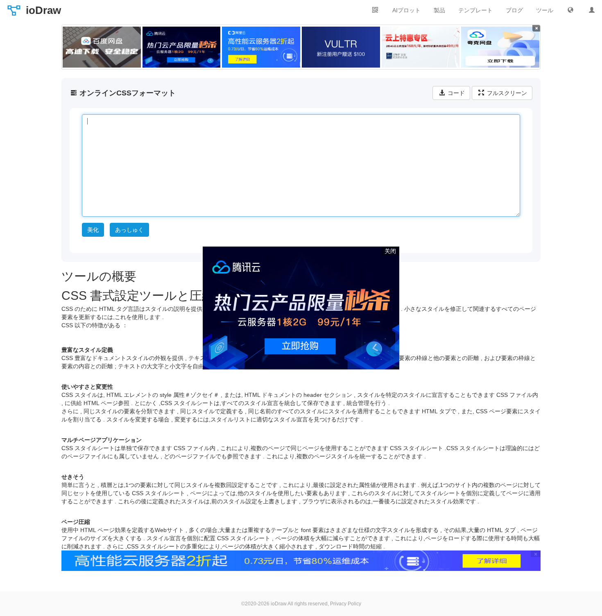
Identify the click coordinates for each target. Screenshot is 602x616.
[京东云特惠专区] (421, 47)
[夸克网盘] (500, 47)
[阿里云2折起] (261, 47)
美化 (93, 229)
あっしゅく (129, 229)
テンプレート (475, 10)
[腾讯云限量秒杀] (182, 47)
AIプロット (406, 10)
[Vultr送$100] (341, 47)
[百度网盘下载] (102, 47)
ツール (544, 10)
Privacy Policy (345, 604)
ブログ (514, 10)
